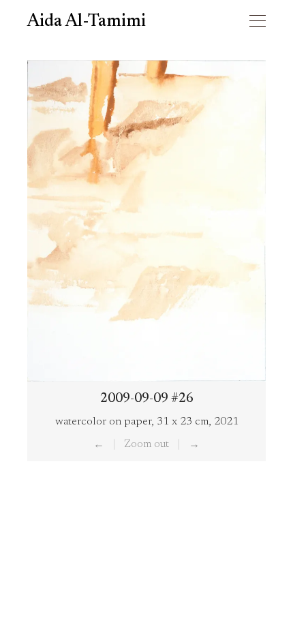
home (227, 21)
